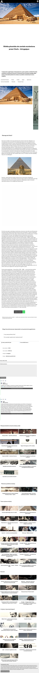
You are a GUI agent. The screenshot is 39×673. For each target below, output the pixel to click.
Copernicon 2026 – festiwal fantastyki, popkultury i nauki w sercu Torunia (9, 602)
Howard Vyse (20, 81)
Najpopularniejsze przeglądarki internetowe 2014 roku (9, 640)
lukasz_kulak (6, 342)
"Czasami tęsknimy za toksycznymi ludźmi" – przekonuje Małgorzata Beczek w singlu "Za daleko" (9, 544)
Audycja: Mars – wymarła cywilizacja (9, 435)
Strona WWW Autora (24, 342)
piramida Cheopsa (5, 79)
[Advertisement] (19, 205)
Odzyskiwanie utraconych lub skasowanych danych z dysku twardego (9, 630)
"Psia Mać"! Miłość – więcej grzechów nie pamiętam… (27, 544)
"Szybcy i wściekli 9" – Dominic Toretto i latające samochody (28, 523)
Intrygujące (8, 353)
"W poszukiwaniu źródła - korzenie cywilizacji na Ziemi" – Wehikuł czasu (28, 494)
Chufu (12, 79)
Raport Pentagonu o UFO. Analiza (28, 445)
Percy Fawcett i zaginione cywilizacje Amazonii (27, 457)
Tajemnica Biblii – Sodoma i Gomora (9, 456)
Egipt (23, 79)
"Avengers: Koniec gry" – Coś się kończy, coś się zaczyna (28, 555)
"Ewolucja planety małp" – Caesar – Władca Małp (9, 566)
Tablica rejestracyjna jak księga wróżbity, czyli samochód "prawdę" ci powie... (9, 660)
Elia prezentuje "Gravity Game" (27, 591)
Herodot (13, 81)
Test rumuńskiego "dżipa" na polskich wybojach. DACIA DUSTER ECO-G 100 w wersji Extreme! (9, 555)
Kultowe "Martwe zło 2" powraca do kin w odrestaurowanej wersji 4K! (9, 582)
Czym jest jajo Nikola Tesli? (9, 334)
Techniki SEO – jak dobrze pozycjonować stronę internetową (27, 650)
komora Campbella (5, 81)
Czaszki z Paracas (27, 619)
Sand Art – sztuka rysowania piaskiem (9, 532)
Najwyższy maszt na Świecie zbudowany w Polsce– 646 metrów (27, 630)
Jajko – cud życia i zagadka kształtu (9, 649)
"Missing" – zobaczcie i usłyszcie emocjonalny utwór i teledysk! (27, 582)
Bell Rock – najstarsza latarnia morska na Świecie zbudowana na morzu (27, 640)
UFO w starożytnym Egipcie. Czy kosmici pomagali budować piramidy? (27, 467)
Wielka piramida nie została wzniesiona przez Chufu (28, 513)
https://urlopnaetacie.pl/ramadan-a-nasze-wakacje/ (13, 386)
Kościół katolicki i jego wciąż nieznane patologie (9, 446)
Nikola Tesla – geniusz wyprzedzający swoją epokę (9, 619)
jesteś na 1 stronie (18, 311)
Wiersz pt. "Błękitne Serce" (27, 532)
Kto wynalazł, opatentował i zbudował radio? (13, 337)
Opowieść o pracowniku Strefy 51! (9, 476)
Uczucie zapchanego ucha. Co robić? (9, 512)
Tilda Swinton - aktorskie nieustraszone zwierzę (9, 523)
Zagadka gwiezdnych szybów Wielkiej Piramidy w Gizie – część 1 (10, 494)
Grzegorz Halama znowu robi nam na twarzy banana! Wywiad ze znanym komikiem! (9, 592)
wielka (18, 79)
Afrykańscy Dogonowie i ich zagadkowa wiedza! (28, 436)
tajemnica (29, 79)
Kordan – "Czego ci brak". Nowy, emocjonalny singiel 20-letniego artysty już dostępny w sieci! (27, 603)
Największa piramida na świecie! (9, 466)
